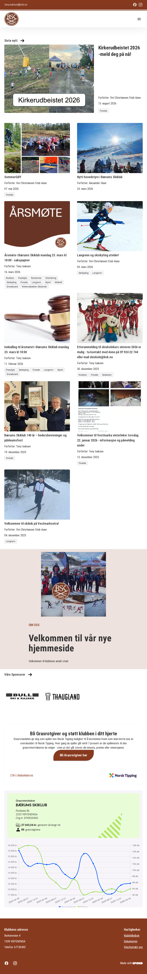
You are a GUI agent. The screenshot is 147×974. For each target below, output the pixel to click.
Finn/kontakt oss (133, 947)
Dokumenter (130, 941)
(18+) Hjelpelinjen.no (21, 775)
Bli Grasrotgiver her (73, 755)
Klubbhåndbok (131, 935)
